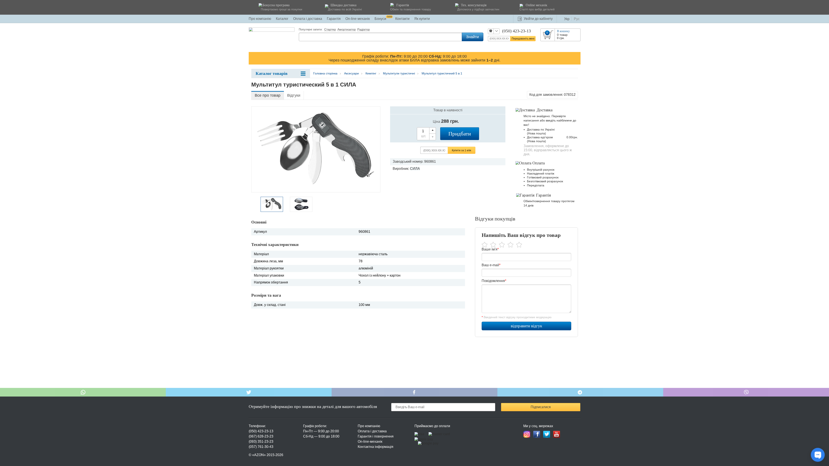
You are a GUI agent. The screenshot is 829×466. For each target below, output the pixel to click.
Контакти (402, 18)
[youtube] (556, 434)
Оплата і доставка (307, 18)
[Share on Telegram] (580, 392)
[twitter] (546, 434)
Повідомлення (494, 281)
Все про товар (267, 95)
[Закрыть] (576, 58)
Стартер (330, 29)
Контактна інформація (375, 447)
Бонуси (383, 18)
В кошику (563, 31)
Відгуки (293, 95)
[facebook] (536, 434)
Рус (577, 19)
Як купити (422, 18)
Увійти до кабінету (538, 18)
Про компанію (260, 18)
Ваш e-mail (491, 265)
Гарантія (334, 18)
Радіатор (363, 29)
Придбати (459, 134)
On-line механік (357, 18)
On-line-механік (370, 441)
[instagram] (526, 434)
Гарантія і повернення (376, 436)
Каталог (282, 18)
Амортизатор (346, 29)
